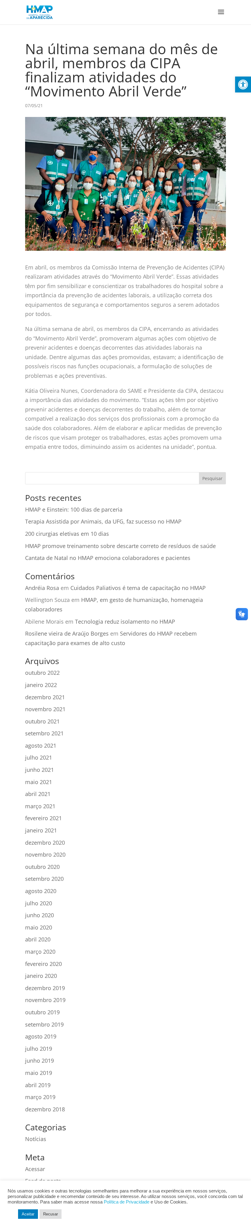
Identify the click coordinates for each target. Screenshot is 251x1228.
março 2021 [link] (40, 806)
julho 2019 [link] (38, 1048)
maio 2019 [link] (38, 1072)
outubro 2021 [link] (42, 721)
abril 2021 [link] (38, 794)
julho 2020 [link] (38, 903)
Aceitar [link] (28, 1214)
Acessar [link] (35, 1169)
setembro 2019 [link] (44, 1024)
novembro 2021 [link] (45, 709)
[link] (243, 84)
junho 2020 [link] (39, 915)
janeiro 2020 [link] (41, 975)
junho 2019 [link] (39, 1060)
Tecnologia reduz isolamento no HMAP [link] (125, 621)
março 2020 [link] (40, 951)
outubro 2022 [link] (42, 672)
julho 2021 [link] (38, 757)
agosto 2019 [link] (40, 1036)
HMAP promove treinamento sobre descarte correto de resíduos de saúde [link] (120, 546)
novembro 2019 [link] (45, 1000)
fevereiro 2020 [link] (43, 963)
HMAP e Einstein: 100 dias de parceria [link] (73, 509)
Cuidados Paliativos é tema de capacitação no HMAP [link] (138, 587)
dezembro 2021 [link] (45, 697)
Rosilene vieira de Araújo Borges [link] (67, 633)
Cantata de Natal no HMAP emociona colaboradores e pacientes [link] (107, 557)
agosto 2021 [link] (40, 745)
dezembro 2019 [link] (45, 988)
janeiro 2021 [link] (41, 830)
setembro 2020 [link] (44, 878)
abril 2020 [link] (38, 939)
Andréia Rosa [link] (42, 587)
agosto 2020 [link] (40, 891)
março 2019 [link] (40, 1097)
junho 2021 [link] (39, 769)
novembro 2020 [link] (45, 854)
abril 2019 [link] (38, 1085)
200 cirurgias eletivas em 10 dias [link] (67, 533)
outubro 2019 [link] (42, 1012)
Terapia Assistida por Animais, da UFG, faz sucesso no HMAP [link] (103, 521)
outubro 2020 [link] (42, 866)
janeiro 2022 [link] (41, 685)
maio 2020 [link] (38, 927)
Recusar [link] (50, 1214)
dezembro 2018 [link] (45, 1109)
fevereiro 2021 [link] (43, 818)
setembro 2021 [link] (44, 733)
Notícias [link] (35, 1139)
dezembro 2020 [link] (45, 842)
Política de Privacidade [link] (126, 1202)
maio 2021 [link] (38, 782)
